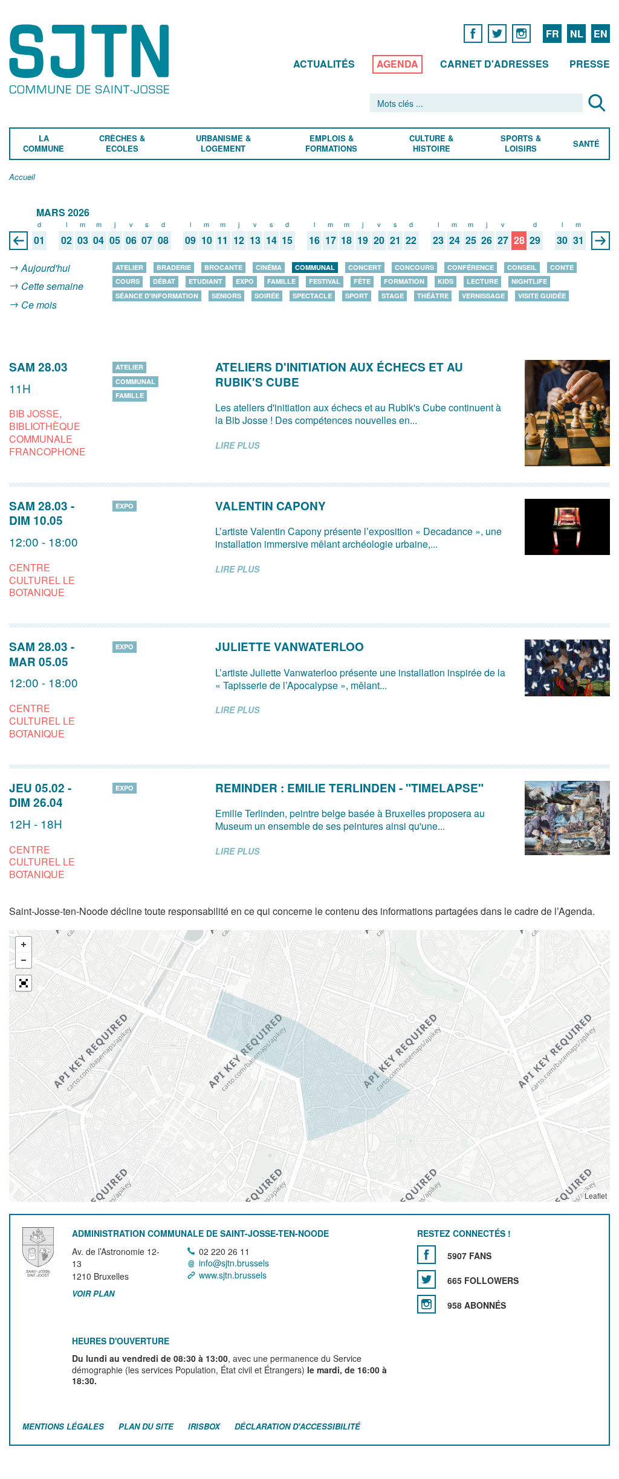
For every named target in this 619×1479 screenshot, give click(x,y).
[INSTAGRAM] (521, 33)
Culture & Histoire (431, 143)
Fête (362, 281)
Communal (315, 267)
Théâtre (433, 295)
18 (346, 240)
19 (362, 240)
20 (379, 240)
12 (238, 240)
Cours (127, 281)
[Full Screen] (23, 983)
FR (552, 33)
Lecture (482, 281)
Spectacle (312, 295)
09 (190, 240)
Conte (562, 267)
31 (578, 240)
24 (454, 240)
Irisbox (204, 1426)
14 (271, 240)
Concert (364, 267)
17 (330, 240)
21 (395, 240)
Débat (164, 281)
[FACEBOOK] (473, 33)
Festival (324, 281)
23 (438, 240)
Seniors (226, 295)
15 (287, 240)
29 (535, 240)
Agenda (397, 64)
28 (519, 240)
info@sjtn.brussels (234, 1263)
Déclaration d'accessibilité (297, 1426)
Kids (445, 281)
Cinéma (269, 267)
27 (502, 240)
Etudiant (205, 281)
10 (206, 240)
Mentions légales (63, 1426)
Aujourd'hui (45, 268)
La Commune (43, 143)
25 (470, 240)
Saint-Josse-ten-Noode (91, 59)
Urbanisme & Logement (222, 143)
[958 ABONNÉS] (426, 1304)
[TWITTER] (497, 33)
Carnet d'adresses (494, 64)
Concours (414, 267)
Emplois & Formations (331, 143)
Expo (245, 281)
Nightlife (529, 281)
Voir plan (93, 1293)
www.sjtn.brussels (233, 1275)
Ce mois (39, 305)
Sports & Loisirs (521, 143)
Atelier (129, 267)
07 (146, 240)
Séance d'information (156, 295)
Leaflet (596, 1195)
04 (98, 240)
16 (314, 240)
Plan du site (145, 1426)
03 (82, 240)
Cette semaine (52, 287)
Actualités (324, 64)
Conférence (470, 267)
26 (486, 240)
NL (576, 33)
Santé (586, 144)
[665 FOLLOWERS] (426, 1279)
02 (66, 240)
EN (601, 33)
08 (163, 240)
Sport (356, 295)
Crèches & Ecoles (122, 143)
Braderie (174, 267)
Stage (392, 295)
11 (222, 240)
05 (114, 240)
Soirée (266, 295)
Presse (589, 64)
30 (562, 240)
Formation (404, 281)
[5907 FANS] (426, 1254)
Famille (281, 281)
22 (411, 240)
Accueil (22, 177)
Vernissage (483, 295)
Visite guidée (542, 295)
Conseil (522, 267)
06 (131, 240)
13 (255, 240)
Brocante (223, 267)
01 (39, 240)
